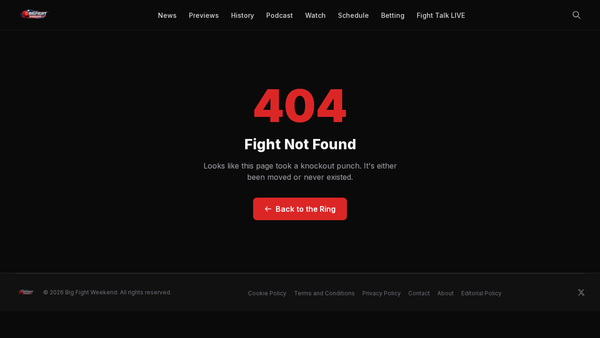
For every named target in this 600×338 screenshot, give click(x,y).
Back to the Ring (306, 209)
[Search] (576, 15)
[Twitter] (581, 292)
